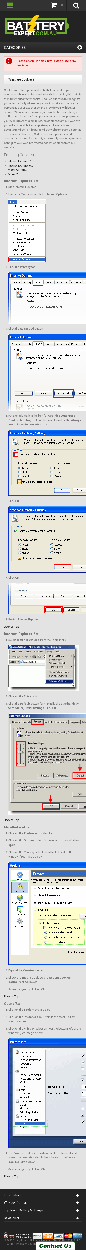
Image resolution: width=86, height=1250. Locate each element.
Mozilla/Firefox (17, 170)
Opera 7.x (14, 174)
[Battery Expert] (37, 26)
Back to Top (11, 626)
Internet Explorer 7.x (20, 161)
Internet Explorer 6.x (20, 165)
